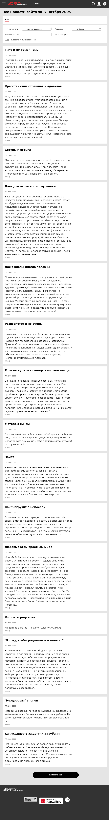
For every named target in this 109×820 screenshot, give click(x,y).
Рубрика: (59, 29)
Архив (7, 77)
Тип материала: (11, 29)
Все (7, 19)
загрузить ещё (55, 775)
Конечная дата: (61, 35)
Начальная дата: (12, 35)
